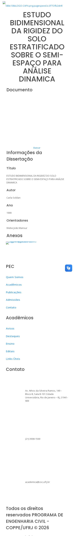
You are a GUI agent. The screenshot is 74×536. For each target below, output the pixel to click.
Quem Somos (14, 277)
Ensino (10, 343)
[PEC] (33, 5)
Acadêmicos (14, 284)
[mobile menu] (69, 5)
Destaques (13, 336)
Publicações (13, 292)
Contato (11, 307)
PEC (10, 266)
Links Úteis (13, 358)
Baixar (36, 147)
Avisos (10, 328)
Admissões (13, 299)
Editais (10, 351)
